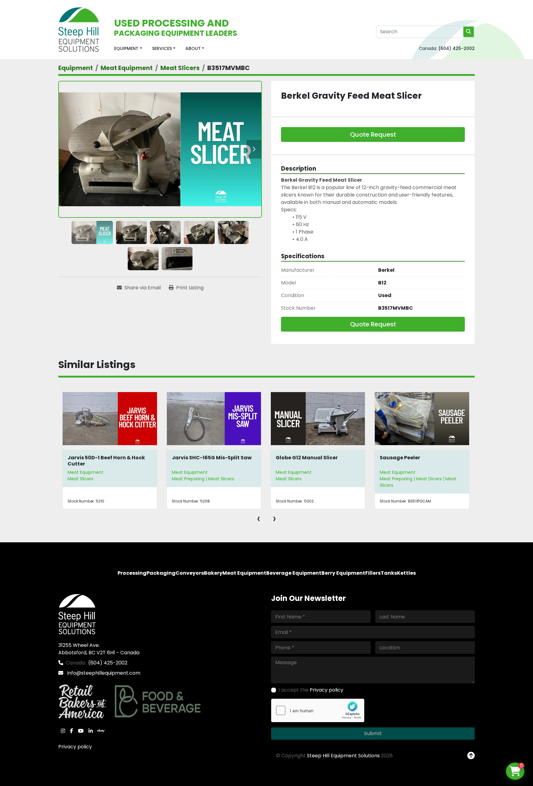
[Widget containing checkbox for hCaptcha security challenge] (317, 710)
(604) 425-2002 (456, 48)
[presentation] (258, 518)
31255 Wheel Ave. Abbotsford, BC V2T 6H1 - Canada (98, 649)
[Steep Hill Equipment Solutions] (77, 614)
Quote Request (373, 134)
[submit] (468, 32)
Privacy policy (75, 746)
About (193, 48)
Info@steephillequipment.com (103, 672)
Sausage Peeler (400, 457)
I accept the (311, 689)
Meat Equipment (85, 472)
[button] (128, 48)
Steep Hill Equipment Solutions (343, 755)
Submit (373, 733)
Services (162, 48)
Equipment (126, 48)
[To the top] (471, 755)
